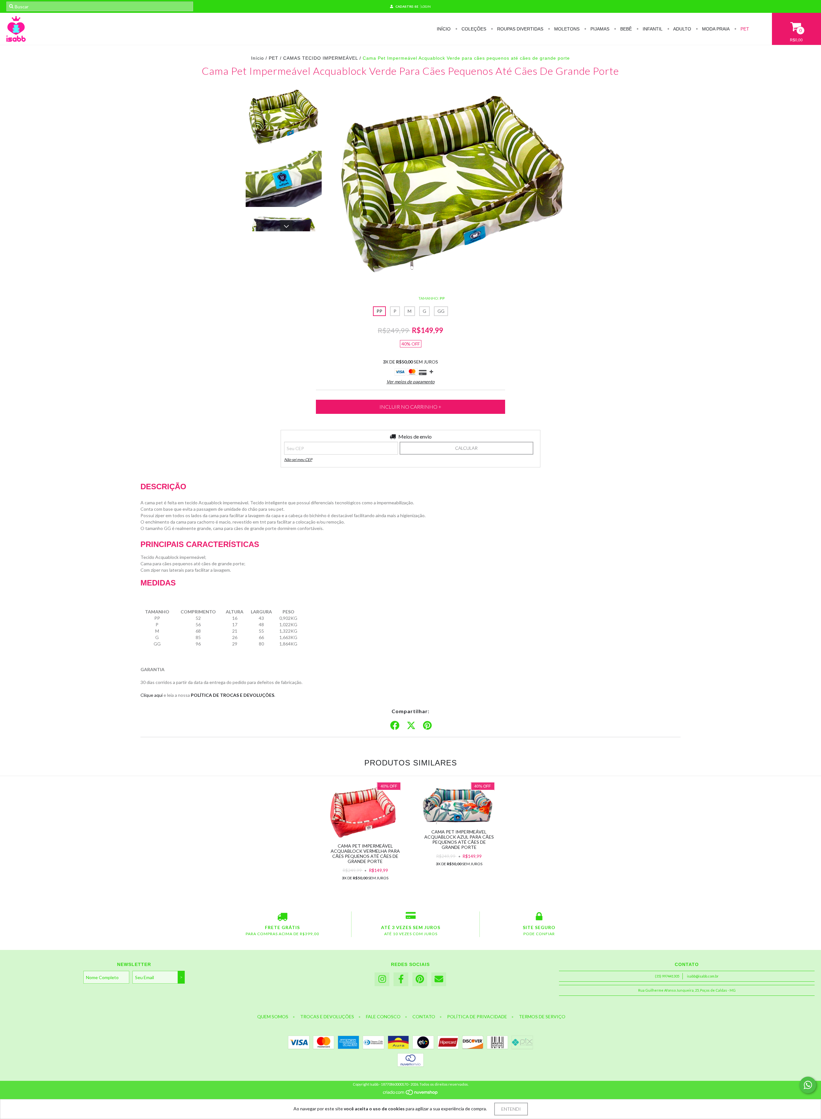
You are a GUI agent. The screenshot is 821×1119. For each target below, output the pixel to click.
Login (426, 6)
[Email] (438, 979)
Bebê (625, 28)
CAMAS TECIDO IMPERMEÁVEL (320, 58)
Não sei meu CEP (298, 459)
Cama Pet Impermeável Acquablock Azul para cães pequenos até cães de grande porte (459, 839)
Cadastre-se (407, 6)
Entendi (511, 1109)
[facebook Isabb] (401, 979)
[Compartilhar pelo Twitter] (411, 725)
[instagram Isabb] (382, 979)
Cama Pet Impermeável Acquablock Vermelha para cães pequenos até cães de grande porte (365, 853)
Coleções (473, 28)
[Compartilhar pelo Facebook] (394, 725)
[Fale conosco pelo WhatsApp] (808, 1085)
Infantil (652, 28)
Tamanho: (432, 298)
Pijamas (599, 28)
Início (444, 28)
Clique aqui (151, 695)
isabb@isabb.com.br (703, 976)
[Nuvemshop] (411, 1094)
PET (744, 28)
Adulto (681, 28)
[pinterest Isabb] (419, 979)
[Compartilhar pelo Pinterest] (427, 725)
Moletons (566, 28)
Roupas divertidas (519, 28)
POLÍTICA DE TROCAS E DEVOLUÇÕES (232, 695)
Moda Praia (715, 28)
